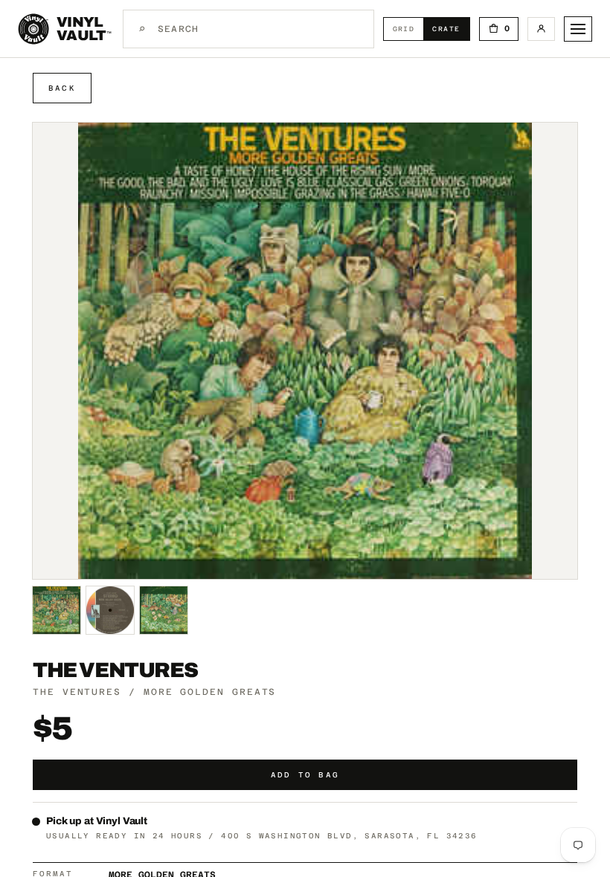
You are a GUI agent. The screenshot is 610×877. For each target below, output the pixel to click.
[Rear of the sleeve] (110, 610)
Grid (408, 29)
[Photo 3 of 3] (163, 610)
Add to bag (305, 775)
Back (62, 88)
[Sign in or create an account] (541, 29)
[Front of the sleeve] (56, 610)
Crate (450, 29)
